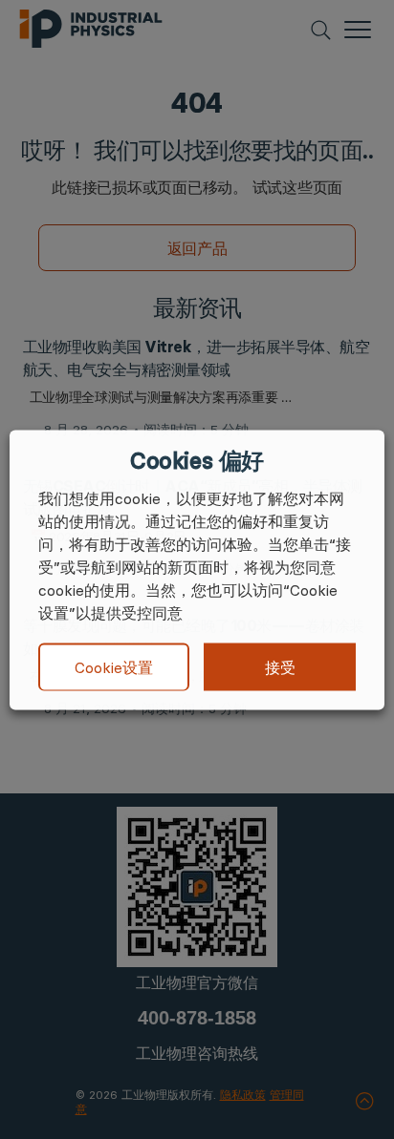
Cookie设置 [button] (114, 667)
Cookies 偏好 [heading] (196, 460)
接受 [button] (280, 666)
